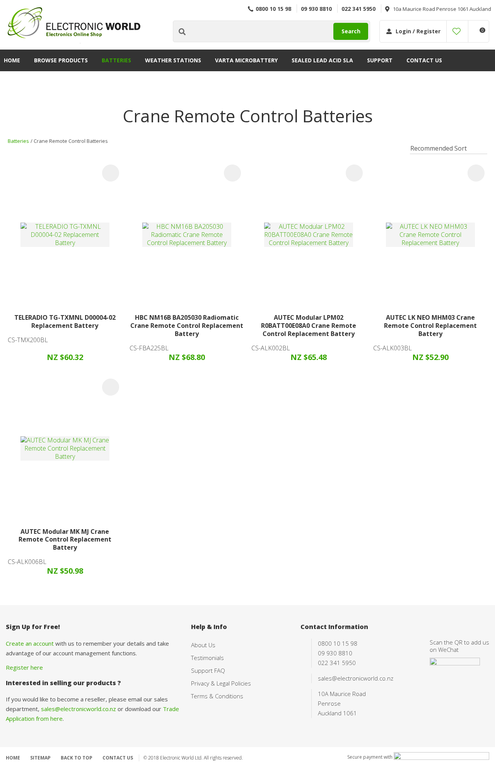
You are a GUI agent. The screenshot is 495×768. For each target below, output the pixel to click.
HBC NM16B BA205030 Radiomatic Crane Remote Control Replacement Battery (186, 325)
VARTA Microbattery (246, 60)
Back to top (76, 757)
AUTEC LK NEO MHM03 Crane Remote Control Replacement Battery (430, 325)
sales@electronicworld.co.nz (78, 709)
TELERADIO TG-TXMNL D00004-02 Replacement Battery (65, 321)
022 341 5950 (358, 8)
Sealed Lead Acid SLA (322, 60)
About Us (203, 645)
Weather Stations (173, 60)
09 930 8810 (316, 8)
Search (350, 31)
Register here (24, 667)
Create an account (30, 643)
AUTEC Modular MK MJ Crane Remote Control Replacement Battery (65, 539)
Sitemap (40, 757)
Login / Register (418, 31)
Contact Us (424, 60)
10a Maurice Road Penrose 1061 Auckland (442, 8)
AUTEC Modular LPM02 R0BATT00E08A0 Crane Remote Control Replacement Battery (308, 325)
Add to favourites (110, 173)
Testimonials (207, 658)
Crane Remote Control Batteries (71, 140)
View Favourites (456, 31)
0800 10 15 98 (273, 8)
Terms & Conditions (217, 696)
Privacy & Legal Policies (221, 683)
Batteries (116, 60)
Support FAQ (208, 670)
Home (12, 60)
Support (380, 60)
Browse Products (61, 60)
